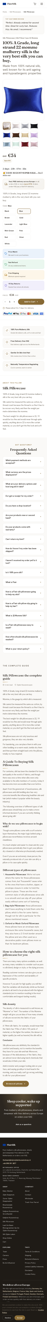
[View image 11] (25, 144)
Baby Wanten (8, 1191)
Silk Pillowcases (15, 12)
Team (5, 1252)
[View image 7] (25, 135)
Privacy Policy (30, 1263)
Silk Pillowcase (8, 1221)
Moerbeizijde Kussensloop (7, 1206)
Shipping (28, 1255)
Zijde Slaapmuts (8, 1195)
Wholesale (29, 1198)
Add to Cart (29, 301)
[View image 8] (34, 135)
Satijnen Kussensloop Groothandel (11, 1212)
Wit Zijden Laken (9, 1234)
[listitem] (9, 211)
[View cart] (35, 4)
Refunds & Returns (32, 1259)
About (27, 1191)
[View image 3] (25, 126)
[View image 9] (7, 144)
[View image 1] (7, 126)
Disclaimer (29, 1270)
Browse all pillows (14, 1084)
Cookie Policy (30, 1274)
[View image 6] (16, 135)
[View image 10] (16, 144)
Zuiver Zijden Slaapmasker (7, 1199)
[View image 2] (16, 126)
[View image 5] (7, 135)
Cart (4, 1242)
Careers (6, 1255)
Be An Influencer (9, 1263)
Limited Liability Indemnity (34, 1267)
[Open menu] (41, 3)
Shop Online (7, 1238)
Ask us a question (23, 1124)
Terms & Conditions (32, 1252)
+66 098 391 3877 (9, 1163)
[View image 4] (34, 126)
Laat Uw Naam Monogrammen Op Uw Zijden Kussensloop (11, 1228)
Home (5, 12)
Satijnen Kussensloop (11, 1218)
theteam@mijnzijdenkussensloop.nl (17, 1160)
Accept (19, 1318)
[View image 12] (34, 144)
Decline (8, 1318)
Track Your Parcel (32, 1202)
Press (5, 1259)
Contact (28, 1195)
